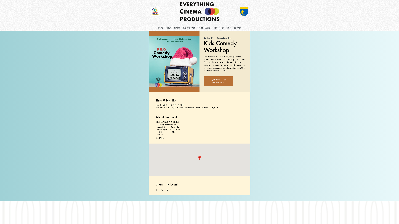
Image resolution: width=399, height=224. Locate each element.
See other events (218, 82)
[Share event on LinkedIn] (167, 190)
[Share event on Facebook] (157, 190)
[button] (177, 28)
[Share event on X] (162, 190)
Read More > (161, 138)
